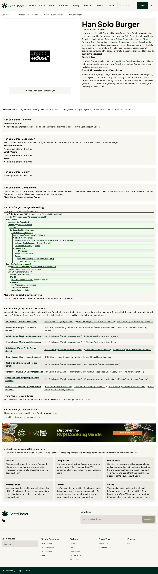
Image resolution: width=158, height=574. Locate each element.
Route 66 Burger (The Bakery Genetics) (135, 321)
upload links (142, 51)
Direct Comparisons (100, 42)
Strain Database (47, 547)
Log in (97, 127)
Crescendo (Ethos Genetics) (98, 349)
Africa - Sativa (24, 261)
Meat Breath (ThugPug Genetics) (59, 321)
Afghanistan (20, 285)
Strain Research (47, 551)
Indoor (72, 543)
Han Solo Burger (75, 15)
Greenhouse (75, 551)
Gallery (75, 5)
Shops (52, 5)
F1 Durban (42, 235)
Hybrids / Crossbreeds (140, 42)
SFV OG (16, 274)
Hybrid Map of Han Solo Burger (18, 396)
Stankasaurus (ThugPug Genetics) (60, 327)
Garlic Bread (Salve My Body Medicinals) (24, 372)
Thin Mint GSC (17, 233)
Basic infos (110, 39)
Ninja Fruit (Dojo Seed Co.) (97, 372)
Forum (100, 5)
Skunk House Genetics (53, 15)
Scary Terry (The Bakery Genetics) (127, 372)
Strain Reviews (10, 109)
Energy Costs (104, 543)
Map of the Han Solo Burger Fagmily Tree (23, 295)
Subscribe (148, 519)
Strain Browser (36, 5)
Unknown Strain (24, 240)
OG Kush (20, 235)
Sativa (36, 261)
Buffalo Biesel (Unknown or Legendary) (102, 336)
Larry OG (40, 214)
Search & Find (46, 543)
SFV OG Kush (36, 267)
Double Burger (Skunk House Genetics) (102, 364)
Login (142, 5)
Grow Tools (88, 5)
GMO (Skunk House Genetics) (58, 357)
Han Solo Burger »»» (14, 214)
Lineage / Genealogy (119, 42)
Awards (138, 39)
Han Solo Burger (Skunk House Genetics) (96, 321)
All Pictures (74, 559)
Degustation (128, 39)
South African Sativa (25, 259)
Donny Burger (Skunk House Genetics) (23, 357)
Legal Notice (24, 570)
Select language (8, 539)
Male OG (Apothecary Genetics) (132, 379)
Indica (37, 246)
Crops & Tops (75, 555)
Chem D (14, 222)
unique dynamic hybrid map (77, 399)
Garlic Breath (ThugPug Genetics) (89, 386)
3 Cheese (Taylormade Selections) (100, 342)
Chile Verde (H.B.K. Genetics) (58, 386)
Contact (111, 5)
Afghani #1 (25, 274)
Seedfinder (6, 15)
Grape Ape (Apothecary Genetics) (100, 379)
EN (152, 5)
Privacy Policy (8, 570)
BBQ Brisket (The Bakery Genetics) (21, 321)
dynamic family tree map (62, 298)
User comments (89, 45)
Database (21, 15)
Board (129, 543)
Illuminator (103, 547)
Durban (25, 251)
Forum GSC (24, 222)
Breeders (63, 5)
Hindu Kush (61, 240)
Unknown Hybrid (25, 225)
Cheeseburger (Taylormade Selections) (23, 342)
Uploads (128, 109)
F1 (19, 251)
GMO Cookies (29, 214)
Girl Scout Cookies (17, 230)
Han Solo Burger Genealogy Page (23, 315)
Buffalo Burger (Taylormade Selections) (23, 336)
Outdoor (73, 547)
